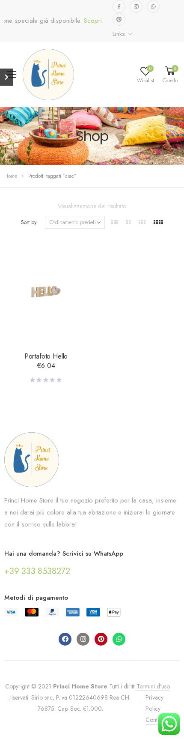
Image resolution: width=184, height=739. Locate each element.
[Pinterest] (101, 639)
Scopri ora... (95, 21)
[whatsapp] (153, 6)
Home (10, 176)
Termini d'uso (153, 686)
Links (119, 34)
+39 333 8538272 (37, 571)
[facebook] (119, 6)
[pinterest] (119, 19)
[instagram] (136, 6)
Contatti (154, 719)
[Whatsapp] (119, 639)
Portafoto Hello (46, 356)
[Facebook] (65, 639)
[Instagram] (83, 639)
